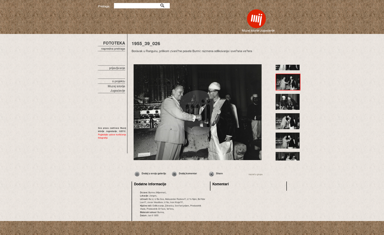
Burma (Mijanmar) (157, 192)
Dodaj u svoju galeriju (154, 173)
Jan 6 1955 (153, 215)
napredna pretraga (113, 48)
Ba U (151, 198)
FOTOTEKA (114, 43)
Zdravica (169, 205)
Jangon (152, 195)
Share (219, 173)
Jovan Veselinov (155, 202)
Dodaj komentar (188, 173)
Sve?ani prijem (182, 205)
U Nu (166, 202)
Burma (160, 212)
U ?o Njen (192, 198)
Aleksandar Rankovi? (175, 198)
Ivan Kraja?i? (176, 202)
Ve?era (170, 208)
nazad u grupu (256, 174)
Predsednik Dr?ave (156, 208)
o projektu (118, 81)
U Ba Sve (159, 198)
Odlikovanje (158, 205)
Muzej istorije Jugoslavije (116, 88)
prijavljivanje (117, 68)
